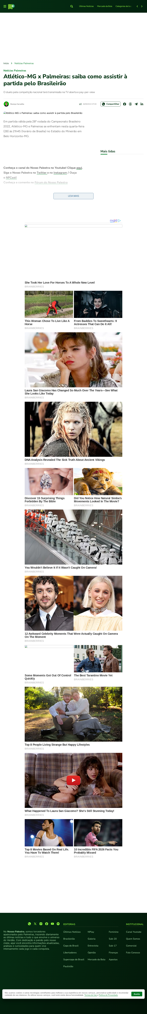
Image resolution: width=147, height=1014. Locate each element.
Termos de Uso (90, 995)
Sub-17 (113, 945)
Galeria (91, 938)
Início (6, 63)
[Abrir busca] (71, 6)
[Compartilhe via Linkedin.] (142, 104)
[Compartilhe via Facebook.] (124, 104)
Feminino (113, 932)
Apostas (113, 959)
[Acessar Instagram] (41, 923)
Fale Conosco (133, 952)
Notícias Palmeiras (24, 63)
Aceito (137, 994)
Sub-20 (113, 938)
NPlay (91, 932)
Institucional (135, 924)
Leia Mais (73, 196)
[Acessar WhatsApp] (29, 923)
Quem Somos (133, 938)
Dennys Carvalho (17, 104)
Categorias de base (124, 6)
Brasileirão (69, 938)
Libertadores (70, 952)
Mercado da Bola (104, 6)
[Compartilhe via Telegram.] (136, 104)
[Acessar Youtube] (52, 923)
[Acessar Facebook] (46, 923)
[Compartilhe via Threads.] (130, 104)
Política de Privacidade (108, 995)
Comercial (131, 945)
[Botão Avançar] (142, 6)
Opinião (92, 952)
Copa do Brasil (71, 945)
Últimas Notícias (86, 6)
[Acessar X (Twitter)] (35, 923)
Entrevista (93, 945)
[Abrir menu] (4, 6)
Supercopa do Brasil (73, 959)
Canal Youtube (133, 932)
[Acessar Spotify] (58, 923)
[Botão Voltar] (137, 6)
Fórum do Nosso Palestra (51, 182)
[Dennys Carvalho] (6, 104)
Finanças (113, 952)
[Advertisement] (73, 37)
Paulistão (68, 966)
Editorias (69, 924)
